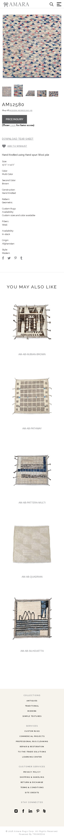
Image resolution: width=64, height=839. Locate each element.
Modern (32, 711)
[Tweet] (11, 258)
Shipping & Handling (32, 777)
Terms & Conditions (32, 787)
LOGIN (13, 125)
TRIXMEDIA (39, 834)
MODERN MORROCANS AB (20, 110)
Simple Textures (32, 716)
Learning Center (32, 757)
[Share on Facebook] (4, 258)
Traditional (32, 706)
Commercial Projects (32, 736)
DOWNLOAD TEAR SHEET (18, 138)
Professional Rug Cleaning (32, 741)
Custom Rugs (32, 731)
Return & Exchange (32, 782)
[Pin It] (17, 258)
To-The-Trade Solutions (32, 752)
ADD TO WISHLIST (17, 146)
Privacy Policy (32, 772)
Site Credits (32, 793)
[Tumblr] (22, 258)
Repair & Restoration (32, 747)
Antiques (32, 701)
